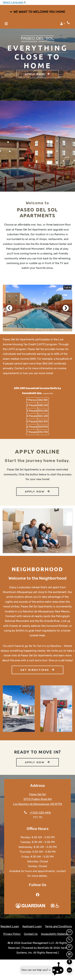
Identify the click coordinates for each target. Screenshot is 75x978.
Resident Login (10, 926)
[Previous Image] (9, 308)
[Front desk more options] (69, 970)
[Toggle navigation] (6, 23)
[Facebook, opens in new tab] (37, 894)
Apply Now (35, 74)
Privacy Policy (12, 934)
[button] (37, 12)
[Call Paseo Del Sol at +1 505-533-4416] (69, 22)
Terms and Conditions (58, 926)
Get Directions (35, 669)
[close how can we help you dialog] (50, 970)
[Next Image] (66, 308)
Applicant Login (32, 926)
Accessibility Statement (55, 934)
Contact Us (31, 934)
